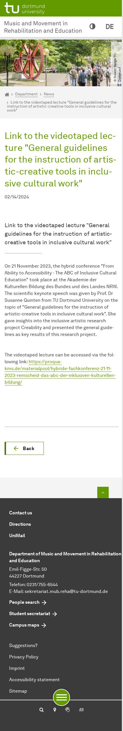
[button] (24, 448)
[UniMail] (81, 710)
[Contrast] (92, 26)
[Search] (41, 710)
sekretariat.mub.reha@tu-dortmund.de (66, 591)
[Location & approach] (54, 710)
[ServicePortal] (67, 710)
